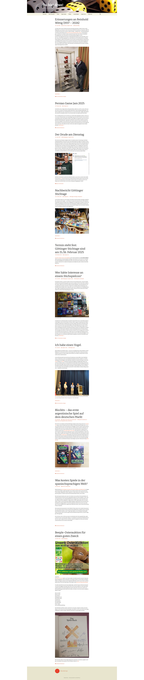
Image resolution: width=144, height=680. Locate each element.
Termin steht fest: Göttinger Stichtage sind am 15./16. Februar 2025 (70, 249)
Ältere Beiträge (62, 671)
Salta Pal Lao (70, 420)
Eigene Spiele (63, 14)
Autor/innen (64, 25)
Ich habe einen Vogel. (68, 345)
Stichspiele (82, 278)
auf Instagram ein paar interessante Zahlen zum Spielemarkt (73, 489)
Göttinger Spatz (72, 347)
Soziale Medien (76, 14)
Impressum (90, 14)
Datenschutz (66, 677)
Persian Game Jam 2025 (69, 103)
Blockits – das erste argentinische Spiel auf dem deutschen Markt (69, 413)
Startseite (44, 14)
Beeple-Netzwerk (59, 578)
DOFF (63, 361)
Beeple (70, 14)
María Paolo (66, 420)
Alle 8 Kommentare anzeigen (61, 403)
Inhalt (58, 14)
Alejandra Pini (80, 419)
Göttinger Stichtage (73, 196)
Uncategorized (65, 105)
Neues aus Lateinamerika (72, 419)
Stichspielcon (80, 196)
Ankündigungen (65, 137)
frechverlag (61, 420)
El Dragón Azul (64, 434)
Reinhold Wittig (76, 25)
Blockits (84, 419)
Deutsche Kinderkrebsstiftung (82, 582)
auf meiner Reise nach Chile (69, 430)
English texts (83, 14)
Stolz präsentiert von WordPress (74, 677)
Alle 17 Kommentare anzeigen (61, 338)
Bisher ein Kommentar (59, 183)
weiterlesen (58, 93)
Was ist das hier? (52, 14)
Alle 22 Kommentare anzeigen (61, 96)
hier (61, 178)
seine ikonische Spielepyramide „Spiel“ (74, 32)
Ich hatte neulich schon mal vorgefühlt (62, 257)
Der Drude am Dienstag (69, 134)
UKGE (56, 361)
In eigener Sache (69, 25)
